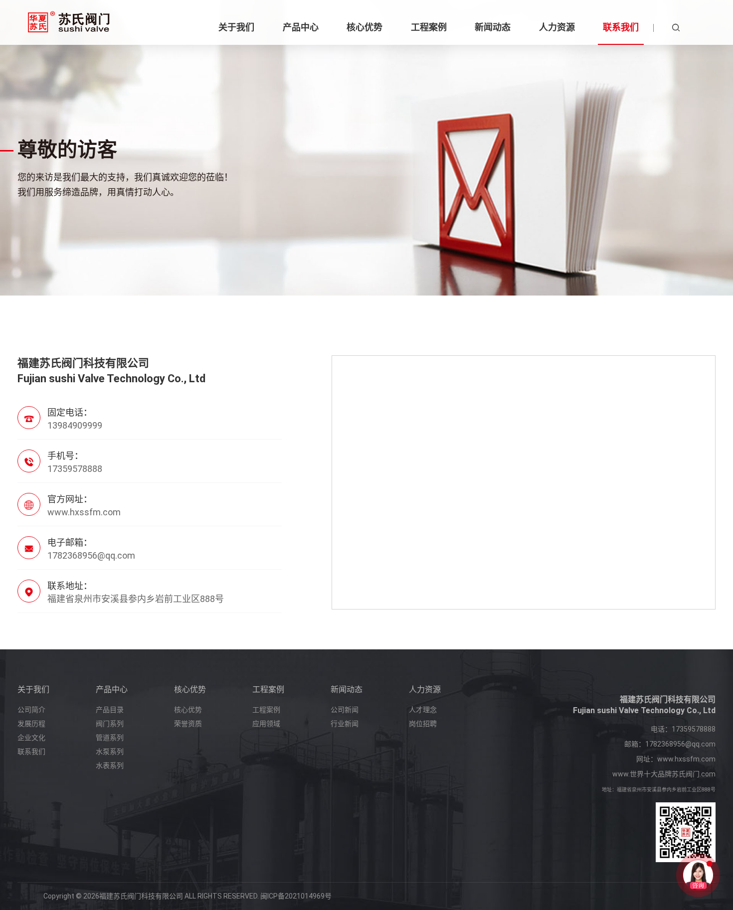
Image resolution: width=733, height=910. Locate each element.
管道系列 (110, 738)
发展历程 (31, 724)
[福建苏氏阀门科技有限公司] (69, 22)
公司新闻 (345, 710)
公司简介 (31, 710)
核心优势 (190, 689)
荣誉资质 (188, 724)
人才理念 (423, 710)
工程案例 (268, 689)
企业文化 (31, 738)
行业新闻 (345, 724)
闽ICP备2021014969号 (296, 896)
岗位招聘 (423, 724)
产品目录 (110, 710)
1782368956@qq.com (91, 555)
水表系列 (110, 765)
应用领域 (266, 724)
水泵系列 (110, 752)
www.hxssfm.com (686, 759)
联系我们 (31, 752)
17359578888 (694, 729)
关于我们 (33, 689)
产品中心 (112, 689)
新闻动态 (347, 689)
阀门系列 (110, 724)
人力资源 (425, 689)
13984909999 (74, 425)
